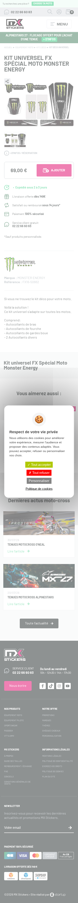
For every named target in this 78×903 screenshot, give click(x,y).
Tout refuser (40, 472)
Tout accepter (40, 464)
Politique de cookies (39, 488)
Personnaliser (39, 481)
